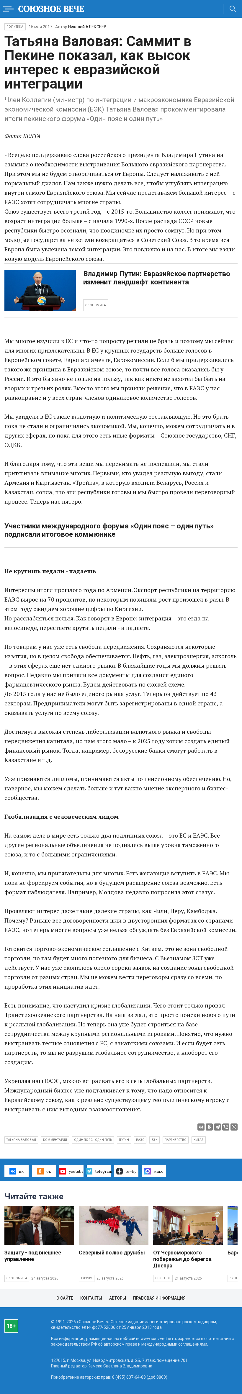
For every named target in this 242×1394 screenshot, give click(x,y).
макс (158, 1171)
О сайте (64, 1298)
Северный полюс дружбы (112, 1252)
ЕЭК (154, 1139)
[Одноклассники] (209, 1127)
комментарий (55, 1139)
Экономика (16, 1278)
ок (48, 1171)
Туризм (86, 1278)
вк (21, 1171)
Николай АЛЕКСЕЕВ (87, 26)
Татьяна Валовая (21, 1139)
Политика (15, 26)
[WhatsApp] (234, 1127)
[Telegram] (217, 1127)
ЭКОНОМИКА (95, 305)
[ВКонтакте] (201, 1127)
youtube (76, 1171)
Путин (124, 1139)
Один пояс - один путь (93, 1139)
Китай (199, 1139)
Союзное (163, 1278)
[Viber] (225, 1127)
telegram (103, 1171)
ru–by (130, 1171)
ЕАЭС (140, 1139)
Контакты (91, 1298)
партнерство (176, 1139)
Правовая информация (159, 1298)
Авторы (117, 1298)
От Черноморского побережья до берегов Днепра (182, 1259)
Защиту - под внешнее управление (32, 1255)
